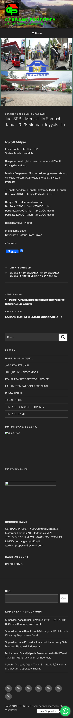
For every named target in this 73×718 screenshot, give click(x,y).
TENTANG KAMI (15, 414)
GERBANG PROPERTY (30, 19)
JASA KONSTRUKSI (17, 365)
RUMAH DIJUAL (14, 393)
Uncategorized (20, 268)
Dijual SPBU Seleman (24, 273)
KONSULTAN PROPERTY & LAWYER (27, 379)
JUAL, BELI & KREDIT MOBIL (22, 372)
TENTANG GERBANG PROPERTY (24, 407)
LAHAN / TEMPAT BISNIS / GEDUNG (26, 386)
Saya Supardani (48, 711)
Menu (38, 33)
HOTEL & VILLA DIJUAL (19, 358)
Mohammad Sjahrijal (17, 653)
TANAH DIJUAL (14, 400)
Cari (7, 591)
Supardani (38, 114)
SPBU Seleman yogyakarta (38, 276)
